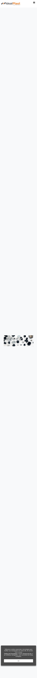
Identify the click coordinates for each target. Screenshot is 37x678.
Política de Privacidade (10, 653)
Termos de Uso (27, 653)
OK (18, 661)
